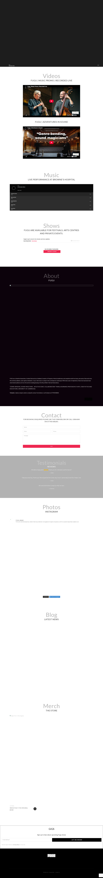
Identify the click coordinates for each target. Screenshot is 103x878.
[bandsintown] (53, 863)
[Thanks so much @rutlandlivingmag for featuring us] (41, 539)
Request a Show (52, 251)
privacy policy (16, 844)
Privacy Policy (51, 872)
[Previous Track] (4, 65)
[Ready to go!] (83, 584)
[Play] (0, 64)
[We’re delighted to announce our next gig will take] (20, 564)
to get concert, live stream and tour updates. (36, 239)
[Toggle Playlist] (92, 185)
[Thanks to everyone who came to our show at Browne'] (20, 544)
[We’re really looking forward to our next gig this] (62, 545)
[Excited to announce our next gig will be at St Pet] (41, 529)
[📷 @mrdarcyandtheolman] (41, 576)
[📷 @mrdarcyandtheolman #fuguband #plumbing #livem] (83, 557)
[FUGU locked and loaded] (83, 576)
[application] (51, 65)
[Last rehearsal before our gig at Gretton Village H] (20, 588)
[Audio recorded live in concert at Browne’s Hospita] (20, 528)
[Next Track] (6, 65)
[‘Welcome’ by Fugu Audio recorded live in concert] (83, 539)
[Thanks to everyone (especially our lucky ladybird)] (62, 579)
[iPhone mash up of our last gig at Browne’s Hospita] (41, 590)
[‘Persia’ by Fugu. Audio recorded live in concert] (62, 529)
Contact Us (57, 872)
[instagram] (49, 863)
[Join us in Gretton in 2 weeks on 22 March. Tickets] (62, 586)
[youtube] (51, 864)
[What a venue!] (62, 557)
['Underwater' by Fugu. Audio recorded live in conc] (83, 529)
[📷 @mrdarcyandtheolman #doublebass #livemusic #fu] (20, 577)
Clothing (12, 805)
